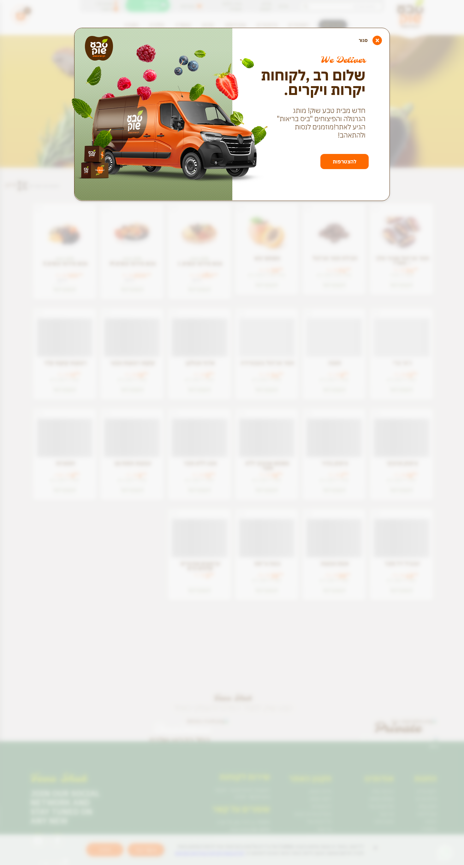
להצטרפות (344, 161)
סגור (369, 40)
